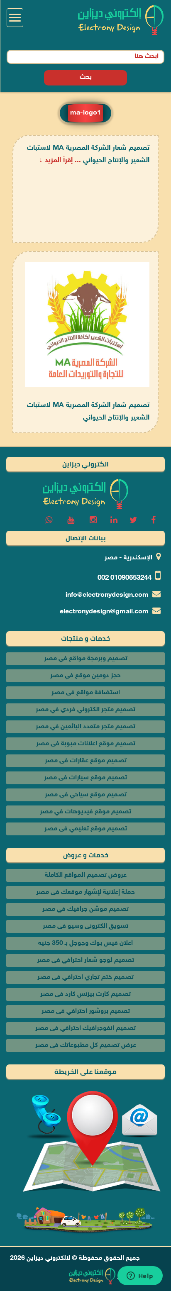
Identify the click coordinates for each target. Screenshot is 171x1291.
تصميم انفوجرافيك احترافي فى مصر (85, 1028)
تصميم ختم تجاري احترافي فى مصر (85, 977)
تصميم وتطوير (137, 1276)
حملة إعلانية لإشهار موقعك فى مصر (85, 892)
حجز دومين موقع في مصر (85, 676)
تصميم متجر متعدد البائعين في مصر (85, 727)
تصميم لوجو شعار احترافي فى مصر (85, 960)
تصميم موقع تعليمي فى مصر (85, 829)
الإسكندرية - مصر (128, 558)
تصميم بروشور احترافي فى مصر (86, 1011)
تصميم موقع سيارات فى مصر (85, 778)
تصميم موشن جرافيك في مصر (85, 909)
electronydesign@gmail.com (104, 612)
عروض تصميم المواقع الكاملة (86, 875)
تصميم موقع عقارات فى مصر (86, 761)
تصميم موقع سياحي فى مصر (86, 795)
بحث (86, 77)
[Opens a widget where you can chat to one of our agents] (140, 1276)
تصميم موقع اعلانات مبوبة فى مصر (85, 744)
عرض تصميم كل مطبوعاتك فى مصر (85, 1045)
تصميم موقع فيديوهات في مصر (85, 812)
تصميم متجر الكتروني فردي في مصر (85, 710)
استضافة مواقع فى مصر (85, 693)
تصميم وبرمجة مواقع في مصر (85, 659)
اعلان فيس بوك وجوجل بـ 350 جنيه (85, 943)
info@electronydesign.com (107, 595)
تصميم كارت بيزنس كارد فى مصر (85, 994)
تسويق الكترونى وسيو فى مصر (85, 926)
